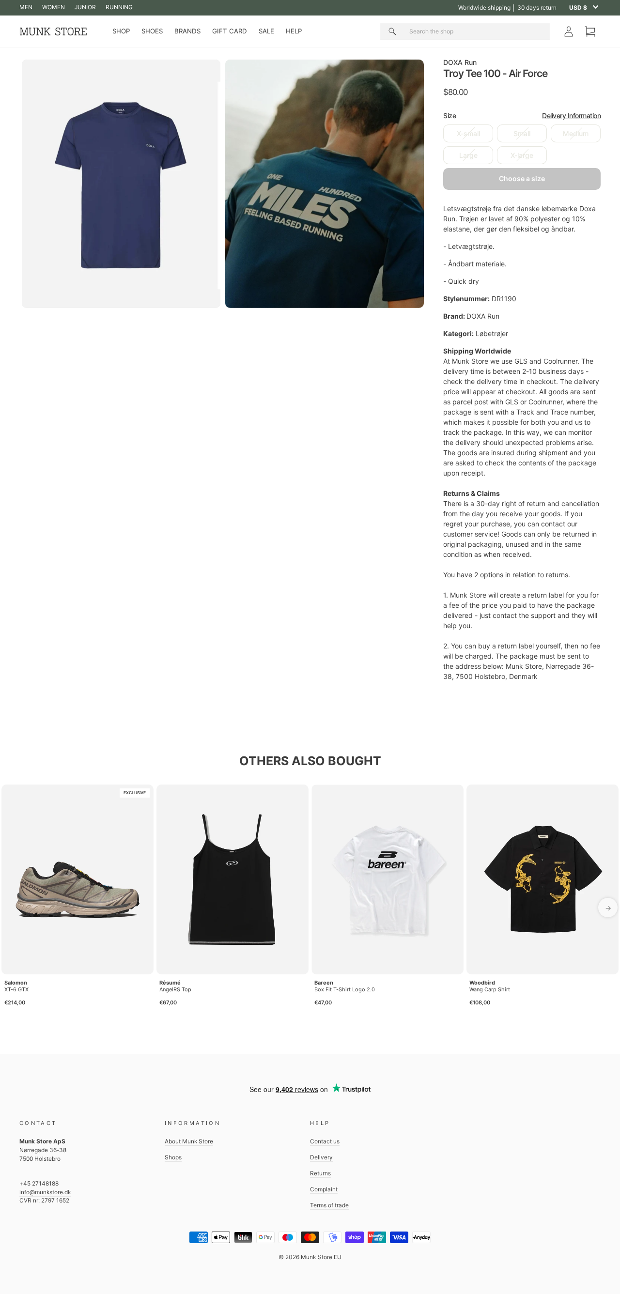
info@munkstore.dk (45, 1192)
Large (468, 155)
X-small (468, 133)
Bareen (323, 982)
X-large (522, 155)
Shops (173, 1157)
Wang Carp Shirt (489, 989)
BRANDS (187, 31)
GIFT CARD (229, 31)
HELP (294, 31)
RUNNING (119, 7)
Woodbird (482, 982)
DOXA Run (460, 62)
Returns (320, 1173)
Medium (576, 133)
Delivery (321, 1157)
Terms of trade (329, 1205)
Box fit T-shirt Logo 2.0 (344, 989)
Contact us (325, 1141)
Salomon (15, 982)
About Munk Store (189, 1141)
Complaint (324, 1189)
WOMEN (53, 7)
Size (522, 115)
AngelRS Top (175, 989)
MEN (25, 7)
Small (521, 133)
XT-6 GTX (16, 989)
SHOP (121, 31)
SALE (266, 31)
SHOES (152, 31)
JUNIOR (85, 7)
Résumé (170, 982)
